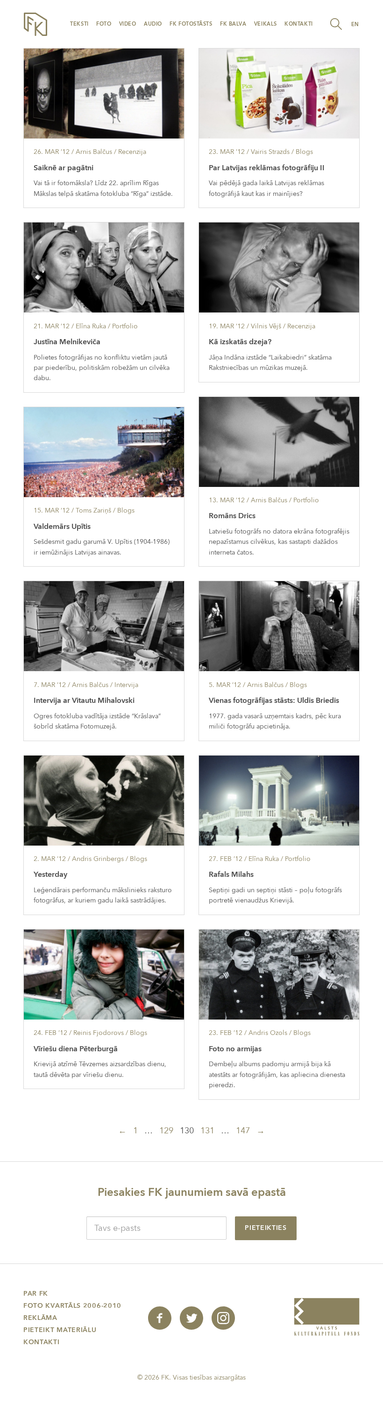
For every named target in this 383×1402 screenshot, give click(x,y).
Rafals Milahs (231, 874)
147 (243, 1131)
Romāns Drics (232, 516)
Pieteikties (266, 1227)
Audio (153, 24)
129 (166, 1131)
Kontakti (298, 24)
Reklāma (40, 1317)
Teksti (79, 24)
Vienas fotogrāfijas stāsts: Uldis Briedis (274, 700)
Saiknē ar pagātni (63, 168)
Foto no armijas (235, 1049)
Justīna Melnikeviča (67, 342)
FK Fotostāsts (191, 24)
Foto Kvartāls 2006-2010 (72, 1305)
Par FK (35, 1293)
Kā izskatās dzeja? (240, 342)
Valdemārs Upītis (62, 526)
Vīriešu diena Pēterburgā (76, 1049)
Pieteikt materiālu (60, 1330)
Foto (103, 24)
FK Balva (233, 24)
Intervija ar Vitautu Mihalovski (84, 700)
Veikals (265, 24)
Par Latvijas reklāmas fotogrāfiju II (267, 168)
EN (355, 24)
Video (127, 24)
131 (207, 1131)
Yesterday (50, 874)
